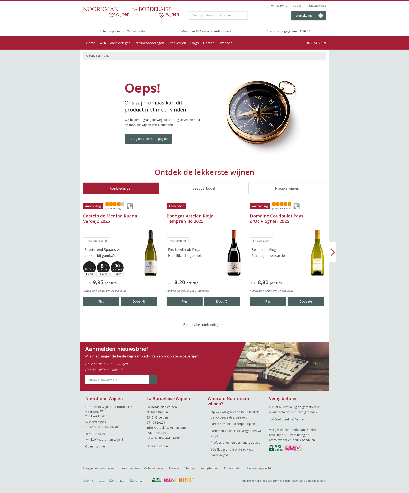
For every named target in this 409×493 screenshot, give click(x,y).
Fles (101, 301)
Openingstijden (96, 446)
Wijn (102, 43)
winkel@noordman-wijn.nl (104, 439)
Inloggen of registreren (98, 468)
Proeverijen (177, 43)
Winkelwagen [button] (308, 15)
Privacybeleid (233, 468)
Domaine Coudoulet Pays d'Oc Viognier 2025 (276, 218)
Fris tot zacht (261, 241)
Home (90, 43)
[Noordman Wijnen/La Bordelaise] (134, 12)
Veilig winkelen (154, 468)
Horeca (208, 43)
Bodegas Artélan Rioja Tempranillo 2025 (190, 218)
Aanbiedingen (120, 43)
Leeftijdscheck (209, 468)
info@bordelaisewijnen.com (166, 428)
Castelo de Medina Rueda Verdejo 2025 (110, 218)
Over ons (225, 43)
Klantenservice (316, 5)
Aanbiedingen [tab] (121, 188)
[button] (89, 267)
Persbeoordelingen (149, 43)
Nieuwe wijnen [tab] (287, 188)
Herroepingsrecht (259, 468)
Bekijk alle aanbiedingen (203, 324)
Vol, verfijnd (178, 241)
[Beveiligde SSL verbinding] (294, 449)
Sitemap (189, 468)
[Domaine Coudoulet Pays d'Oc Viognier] (317, 253)
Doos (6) (138, 301)
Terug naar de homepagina (148, 139)
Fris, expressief (96, 241)
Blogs (194, 43)
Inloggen (297, 5)
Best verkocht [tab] (203, 188)
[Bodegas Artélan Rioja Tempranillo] (233, 253)
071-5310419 (279, 5)
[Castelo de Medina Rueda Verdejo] (150, 253)
